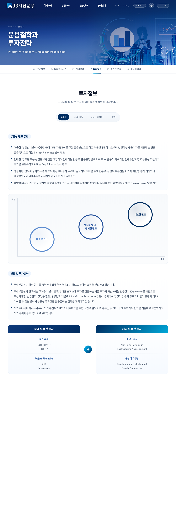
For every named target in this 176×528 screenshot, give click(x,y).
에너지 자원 (78, 117)
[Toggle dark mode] (151, 5)
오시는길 (126, 5)
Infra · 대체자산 (97, 117)
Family (140, 6)
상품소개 (66, 5)
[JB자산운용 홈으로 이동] (20, 5)
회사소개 (48, 5)
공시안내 (102, 5)
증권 (113, 117)
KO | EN (163, 6)
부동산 (63, 117)
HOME (118, 5)
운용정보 (84, 5)
